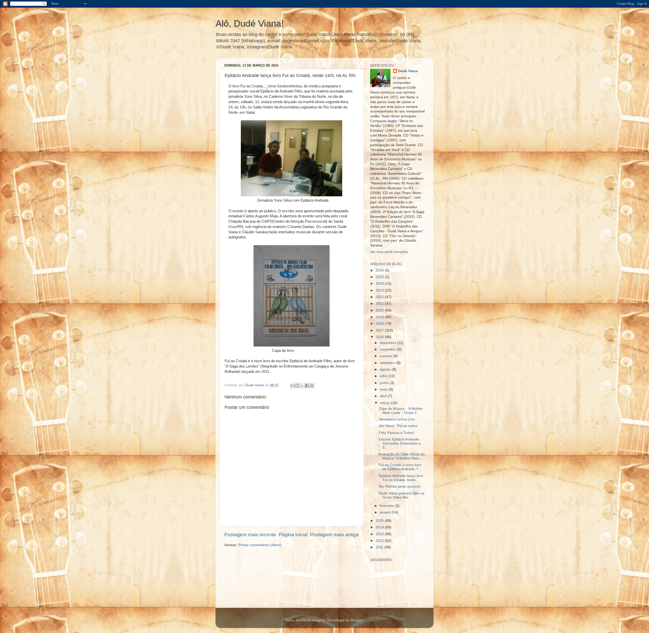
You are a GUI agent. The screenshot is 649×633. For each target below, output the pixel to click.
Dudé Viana (408, 71)
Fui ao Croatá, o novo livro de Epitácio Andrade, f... (400, 467)
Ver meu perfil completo (389, 252)
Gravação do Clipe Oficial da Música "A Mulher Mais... (402, 456)
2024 (380, 283)
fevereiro (387, 506)
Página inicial (293, 534)
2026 (380, 270)
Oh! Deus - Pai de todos (398, 426)
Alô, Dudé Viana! (249, 23)
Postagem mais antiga (334, 534)
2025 (380, 277)
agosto (386, 369)
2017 (380, 330)
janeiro (386, 512)
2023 (380, 290)
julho (384, 376)
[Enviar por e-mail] (292, 385)
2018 (380, 323)
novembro (388, 349)
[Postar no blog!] (297, 385)
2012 (380, 541)
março (385, 403)
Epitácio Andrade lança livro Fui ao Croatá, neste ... (401, 478)
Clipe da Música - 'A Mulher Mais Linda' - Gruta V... (401, 411)
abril (384, 396)
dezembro (388, 343)
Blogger (357, 620)
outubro (386, 356)
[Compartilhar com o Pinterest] (311, 385)
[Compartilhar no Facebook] (307, 385)
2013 (380, 534)
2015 (380, 521)
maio (384, 389)
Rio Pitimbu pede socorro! (399, 486)
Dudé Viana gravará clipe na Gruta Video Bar (401, 495)
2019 (380, 317)
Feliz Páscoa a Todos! (396, 433)
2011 (380, 547)
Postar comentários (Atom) (259, 545)
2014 (380, 527)
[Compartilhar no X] (302, 385)
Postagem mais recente (250, 534)
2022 (380, 297)
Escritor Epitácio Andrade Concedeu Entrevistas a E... (400, 443)
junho (385, 383)
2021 (380, 303)
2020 (380, 310)
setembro (388, 363)
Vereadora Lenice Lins (397, 419)
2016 (380, 337)
